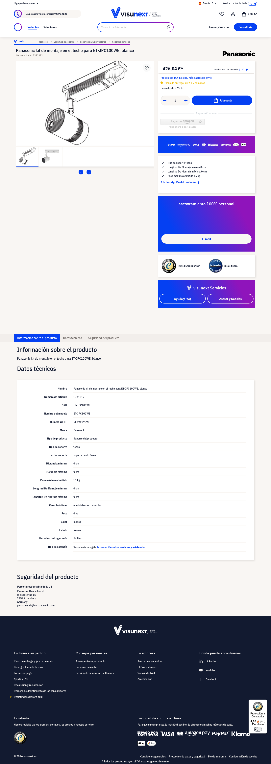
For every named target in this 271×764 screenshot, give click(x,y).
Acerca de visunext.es (149, 661)
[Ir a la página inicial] (135, 14)
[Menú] (18, 27)
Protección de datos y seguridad (187, 756)
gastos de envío (159, 761)
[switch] (258, 729)
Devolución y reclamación (28, 685)
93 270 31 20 (60, 13)
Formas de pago (23, 673)
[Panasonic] (239, 53)
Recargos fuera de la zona (28, 667)
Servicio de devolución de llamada (95, 673)
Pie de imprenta (217, 756)
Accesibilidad (144, 679)
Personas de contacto (88, 667)
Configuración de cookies (243, 756)
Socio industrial (146, 673)
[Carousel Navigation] (85, 172)
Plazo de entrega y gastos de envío (33, 661)
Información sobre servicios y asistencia (121, 547)
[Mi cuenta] (233, 14)
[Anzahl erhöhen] (186, 100)
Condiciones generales (153, 756)
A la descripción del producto (178, 182)
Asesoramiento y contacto (90, 661)
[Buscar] (169, 27)
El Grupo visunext (147, 667)
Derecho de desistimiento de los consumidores (40, 691)
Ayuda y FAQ (21, 679)
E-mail (206, 239)
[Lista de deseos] (221, 14)
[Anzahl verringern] (164, 100)
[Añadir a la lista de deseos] (147, 68)
